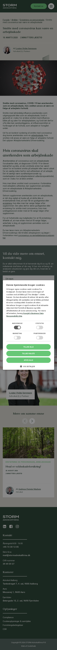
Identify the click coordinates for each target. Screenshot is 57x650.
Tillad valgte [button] (28, 353)
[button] (28, 367)
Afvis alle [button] (28, 360)
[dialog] (28, 325)
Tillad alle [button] (28, 347)
